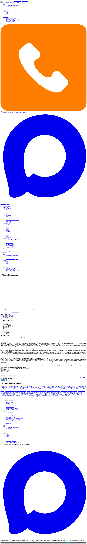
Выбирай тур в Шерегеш (11, 420)
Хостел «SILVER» (4, 394)
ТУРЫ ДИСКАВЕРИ (7, 206)
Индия (7, 236)
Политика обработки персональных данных (7, 446)
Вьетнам (7, 228)
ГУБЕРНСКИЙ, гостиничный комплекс (45, 393)
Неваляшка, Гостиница (15, 389)
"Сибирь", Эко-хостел (21, 395)
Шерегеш (8, 209)
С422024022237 (15, 312)
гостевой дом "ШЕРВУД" (30, 393)
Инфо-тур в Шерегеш (10, 21)
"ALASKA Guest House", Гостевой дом (54, 394)
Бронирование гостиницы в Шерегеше (14, 418)
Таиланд (7, 235)
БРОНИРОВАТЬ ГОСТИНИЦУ (8, 315)
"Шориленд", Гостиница (9, 392)
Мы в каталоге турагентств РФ (21, 1)
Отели (4, 238)
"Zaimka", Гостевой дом (11, 395)
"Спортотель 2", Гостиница (26, 386)
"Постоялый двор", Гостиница (27, 389)
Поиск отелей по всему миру (12, 9)
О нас (7, 12)
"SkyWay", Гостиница (59, 389)
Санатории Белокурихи (11, 246)
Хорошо (68, 542)
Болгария (8, 231)
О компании (5, 11)
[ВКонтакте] (3, 380)
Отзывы (7, 14)
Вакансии (8, 15)
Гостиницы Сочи (9, 243)
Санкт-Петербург (9, 218)
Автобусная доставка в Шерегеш (13, 419)
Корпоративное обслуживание (12, 5)
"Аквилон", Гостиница (35, 387)
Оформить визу (9, 6)
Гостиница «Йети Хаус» (34, 388)
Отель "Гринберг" (4, 388)
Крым (7, 214)
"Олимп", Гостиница (77, 392)
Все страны (8, 237)
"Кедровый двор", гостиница (7, 393)
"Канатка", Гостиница (44, 388)
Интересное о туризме (8, 400)
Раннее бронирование (10, 251)
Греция (7, 226)
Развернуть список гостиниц (43, 396)
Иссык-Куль (8, 221)
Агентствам (5, 17)
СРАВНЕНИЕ (83, 377)
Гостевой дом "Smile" (13, 394)
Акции (4, 248)
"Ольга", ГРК (3, 386)
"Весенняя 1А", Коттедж (56, 387)
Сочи (7, 216)
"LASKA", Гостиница (66, 388)
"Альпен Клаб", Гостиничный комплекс (9, 387)
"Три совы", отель (59, 393)
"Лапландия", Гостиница (76, 388)
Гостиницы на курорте (10, 421)
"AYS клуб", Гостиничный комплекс (78, 386)
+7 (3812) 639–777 (4, 202)
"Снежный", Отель (10, 391)
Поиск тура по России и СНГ (12, 416)
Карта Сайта (5, 399)
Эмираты (8, 233)
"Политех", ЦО (35, 386)
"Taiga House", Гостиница (30, 391)
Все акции (8, 250)
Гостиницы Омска (10, 247)
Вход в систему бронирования (12, 20)
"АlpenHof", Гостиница (24, 387)
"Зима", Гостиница (24, 388)
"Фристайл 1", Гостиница (60, 391)
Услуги (4, 4)
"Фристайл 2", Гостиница (71, 391)
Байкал (7, 212)
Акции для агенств (10, 19)
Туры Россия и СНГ (7, 208)
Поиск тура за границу (11, 415)
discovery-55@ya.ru (5, 204)
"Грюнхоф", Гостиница (14, 388)
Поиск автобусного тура (11, 417)
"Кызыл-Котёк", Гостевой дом (38, 394)
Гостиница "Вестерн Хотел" (25, 394)
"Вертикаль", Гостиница (45, 386)
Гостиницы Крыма (10, 244)
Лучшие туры (6, 207)
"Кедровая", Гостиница (55, 388)
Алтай (7, 213)
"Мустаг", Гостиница (55, 386)
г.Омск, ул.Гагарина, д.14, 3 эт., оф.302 (18, 112)
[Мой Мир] (6, 380)
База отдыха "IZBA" (49, 389)
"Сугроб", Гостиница (68, 393)
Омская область (9, 215)
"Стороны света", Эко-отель (69, 394)
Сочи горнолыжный (10, 210)
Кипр (7, 229)
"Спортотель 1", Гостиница (13, 386)
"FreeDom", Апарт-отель (55, 395)
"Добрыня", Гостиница (78, 393)
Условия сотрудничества (11, 18)
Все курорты (8, 222)
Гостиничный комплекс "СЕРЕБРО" (72, 389)
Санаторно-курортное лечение (12, 220)
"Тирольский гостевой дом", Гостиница (45, 391)
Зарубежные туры (7, 223)
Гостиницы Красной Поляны (12, 240)
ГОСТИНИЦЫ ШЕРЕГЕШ (12, 239)
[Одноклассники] (5, 380)
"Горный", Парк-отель (39, 389)
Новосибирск (8, 217)
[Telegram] (1, 380)
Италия (7, 232)
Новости (5, 10)
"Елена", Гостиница (65, 386)
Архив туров (8, 423)
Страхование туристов (10, 7)
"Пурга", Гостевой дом (68, 392)
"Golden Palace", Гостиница (78, 387)
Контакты (8, 13)
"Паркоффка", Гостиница (31, 392)
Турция (7, 224)
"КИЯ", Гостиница (65, 395)
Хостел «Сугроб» (45, 395)
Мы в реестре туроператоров (12, 2)
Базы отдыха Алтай (10, 241)
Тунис (7, 225)
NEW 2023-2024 (9, 245)
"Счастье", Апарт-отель (19, 393)
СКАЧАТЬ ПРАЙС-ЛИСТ (6, 317)
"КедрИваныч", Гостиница (56, 392)
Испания (7, 230)
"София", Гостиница (19, 391)
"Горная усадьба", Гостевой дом (34, 395)
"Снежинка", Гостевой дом (44, 392)
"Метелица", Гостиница (20, 392)
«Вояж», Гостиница (67, 387)
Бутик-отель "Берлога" (46, 387)
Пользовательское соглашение (19, 446)
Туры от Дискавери (10, 412)
